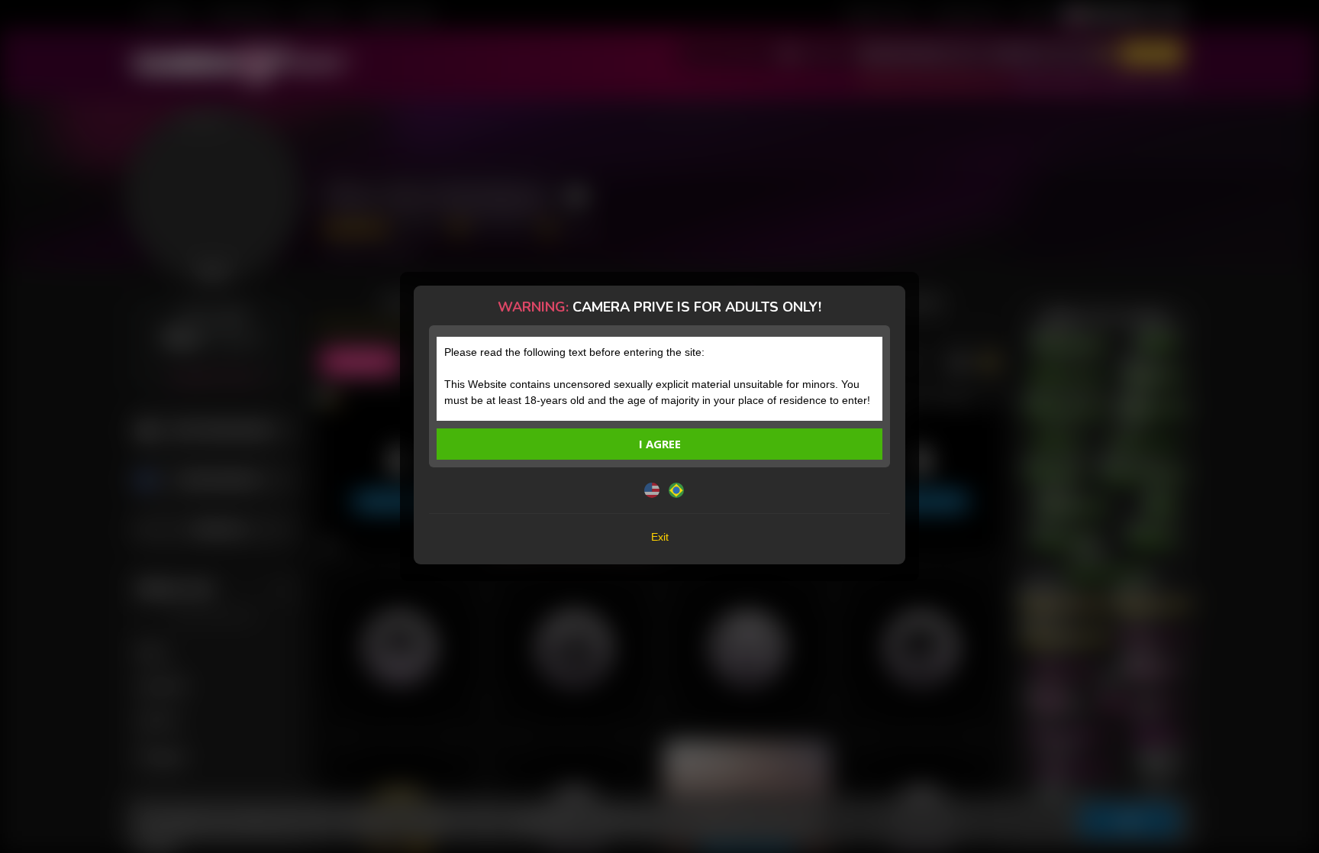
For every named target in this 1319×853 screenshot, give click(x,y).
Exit (660, 537)
